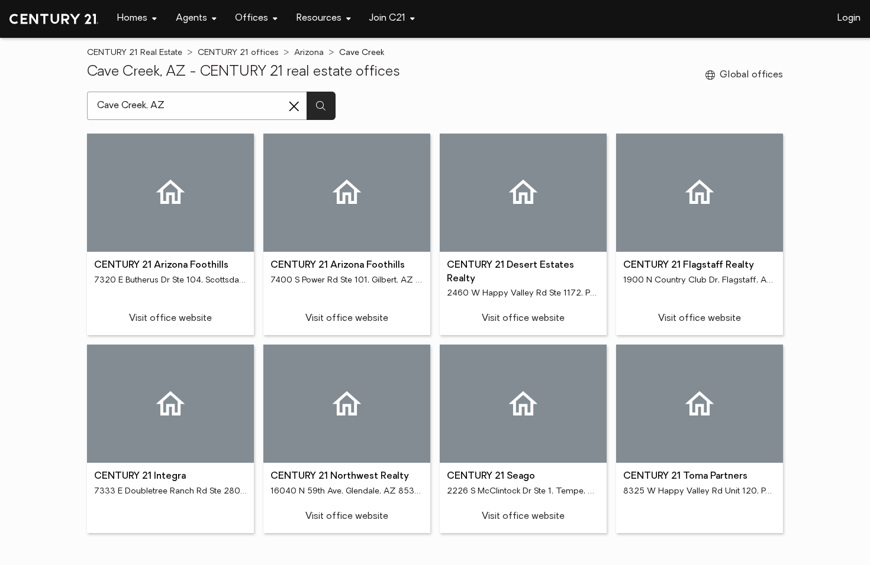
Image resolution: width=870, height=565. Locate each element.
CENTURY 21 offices (238, 52)
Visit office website (170, 318)
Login (849, 18)
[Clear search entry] (294, 106)
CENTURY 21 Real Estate (134, 52)
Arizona (309, 52)
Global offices (751, 75)
